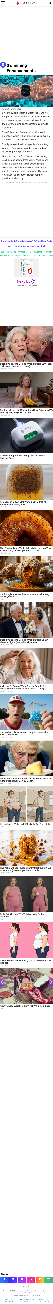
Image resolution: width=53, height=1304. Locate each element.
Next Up (26, 281)
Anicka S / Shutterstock (12, 109)
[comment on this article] (40, 1280)
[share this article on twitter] (13, 1280)
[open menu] (3, 3)
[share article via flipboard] (31, 1280)
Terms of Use (40, 1300)
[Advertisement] (26, 35)
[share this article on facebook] (4, 1280)
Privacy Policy (47, 1300)
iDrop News (19, 1291)
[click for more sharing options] (48, 1280)
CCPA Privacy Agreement (9, 1300)
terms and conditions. (21, 1293)
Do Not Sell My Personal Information (26, 1300)
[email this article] (22, 1280)
